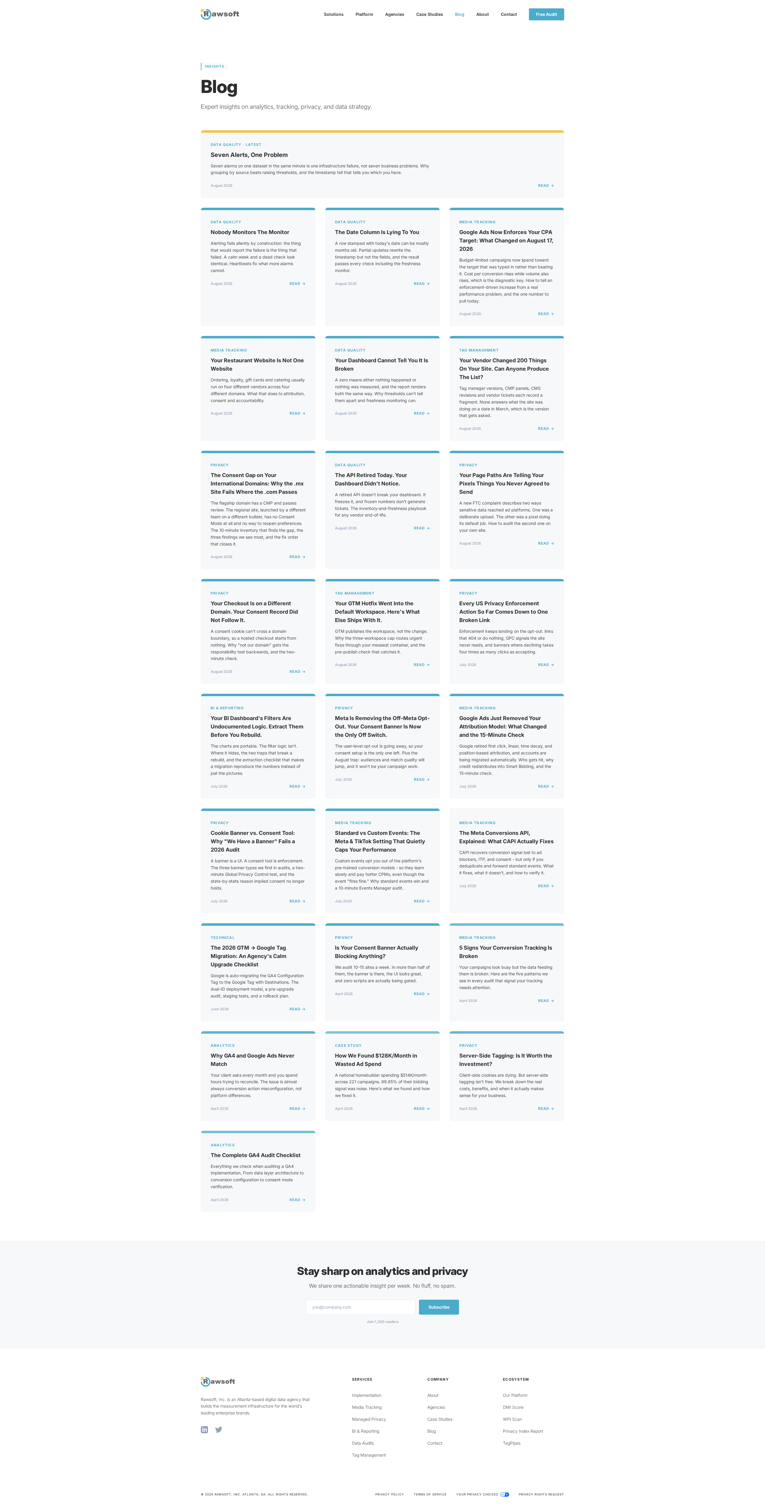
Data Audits (363, 1443)
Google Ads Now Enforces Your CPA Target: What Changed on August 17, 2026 (506, 240)
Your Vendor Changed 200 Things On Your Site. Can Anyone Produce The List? (504, 368)
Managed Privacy (369, 1419)
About (482, 14)
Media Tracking (367, 1407)
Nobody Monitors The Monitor (250, 232)
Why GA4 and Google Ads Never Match (252, 1059)
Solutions (334, 14)
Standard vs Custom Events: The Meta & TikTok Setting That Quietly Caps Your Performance (380, 841)
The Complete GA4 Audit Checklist (256, 1155)
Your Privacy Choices (477, 1494)
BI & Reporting (365, 1431)
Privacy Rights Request (541, 1494)
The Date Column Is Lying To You (377, 232)
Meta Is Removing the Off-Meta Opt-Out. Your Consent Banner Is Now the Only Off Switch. (382, 726)
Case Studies (429, 14)
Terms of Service (430, 1494)
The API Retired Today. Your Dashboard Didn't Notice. (371, 479)
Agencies (394, 14)
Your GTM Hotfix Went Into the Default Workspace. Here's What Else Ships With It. (377, 611)
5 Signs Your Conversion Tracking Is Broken (505, 952)
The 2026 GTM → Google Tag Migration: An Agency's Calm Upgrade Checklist (248, 956)
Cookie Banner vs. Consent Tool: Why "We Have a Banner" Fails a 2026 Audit (253, 841)
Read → (546, 185)
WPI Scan (512, 1419)
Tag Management (369, 1454)
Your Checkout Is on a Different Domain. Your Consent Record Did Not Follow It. (254, 611)
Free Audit (546, 14)
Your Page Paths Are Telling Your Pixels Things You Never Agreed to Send (504, 483)
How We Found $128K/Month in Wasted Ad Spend (376, 1059)
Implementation (366, 1395)
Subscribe (439, 1307)
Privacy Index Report (523, 1431)
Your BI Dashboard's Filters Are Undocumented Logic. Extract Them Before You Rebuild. (257, 726)
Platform (364, 14)
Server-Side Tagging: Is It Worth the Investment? (505, 1059)
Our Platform (515, 1395)
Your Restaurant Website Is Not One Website (257, 364)
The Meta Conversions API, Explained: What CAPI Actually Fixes (506, 837)
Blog (459, 14)
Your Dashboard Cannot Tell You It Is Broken (381, 364)
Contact (509, 14)
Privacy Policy (389, 1494)
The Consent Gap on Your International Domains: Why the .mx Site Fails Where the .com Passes (257, 483)
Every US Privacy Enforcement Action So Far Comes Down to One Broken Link (503, 611)
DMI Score (513, 1407)
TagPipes (512, 1443)
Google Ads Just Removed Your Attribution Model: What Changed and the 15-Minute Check (503, 726)
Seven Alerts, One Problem (249, 154)
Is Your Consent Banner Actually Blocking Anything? (376, 952)
